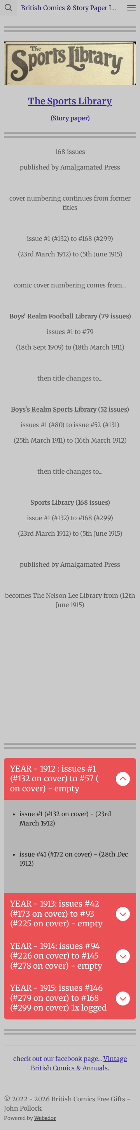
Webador (45, 1118)
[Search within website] (8, 8)
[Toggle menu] (131, 8)
